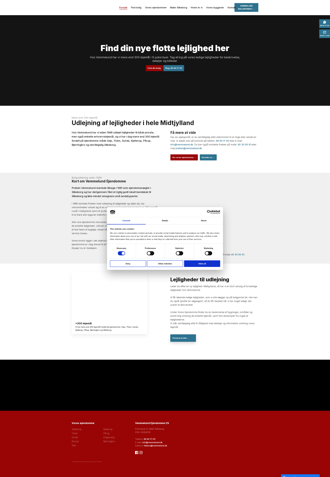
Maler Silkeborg (178, 7)
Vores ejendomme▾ (155, 7)
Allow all (202, 264)
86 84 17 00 (222, 140)
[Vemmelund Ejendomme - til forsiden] (91, 7)
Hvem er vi (197, 7)
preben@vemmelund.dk (189, 148)
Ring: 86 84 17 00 (173, 68)
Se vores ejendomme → (184, 157)
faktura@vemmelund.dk (155, 445)
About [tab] (204, 220)
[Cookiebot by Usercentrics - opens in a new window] (209, 212)
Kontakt (232, 7)
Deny (128, 264)
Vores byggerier (215, 7)
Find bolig (136, 7)
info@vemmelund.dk (181, 144)
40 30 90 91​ (237, 254)
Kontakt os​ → (208, 157)
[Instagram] (141, 452)
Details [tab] (165, 220)
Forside (123, 7)
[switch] (150, 253)
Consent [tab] (126, 220)
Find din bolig (154, 68)
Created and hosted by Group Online (87, 462)
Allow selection (165, 264)
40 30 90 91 (244, 144)
